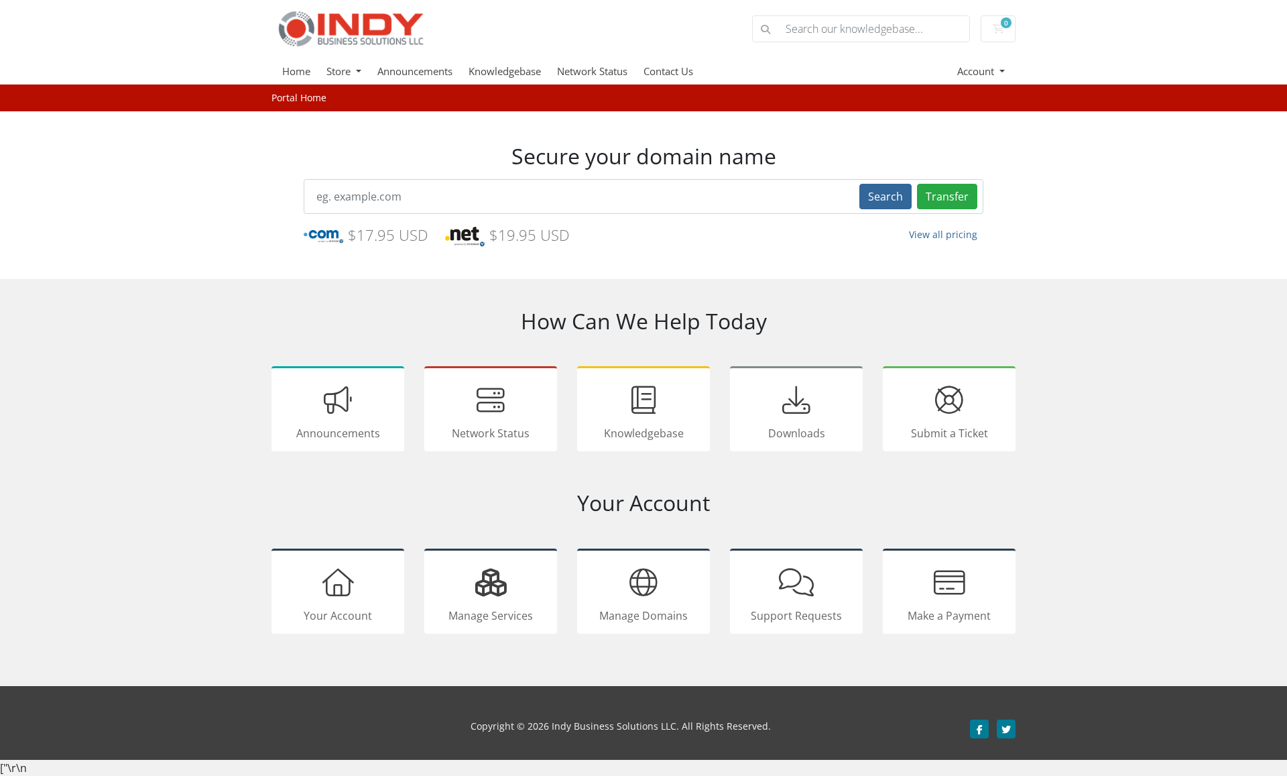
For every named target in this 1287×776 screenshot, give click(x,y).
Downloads (796, 433)
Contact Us (668, 71)
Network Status (592, 71)
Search (885, 196)
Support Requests (796, 615)
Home (296, 71)
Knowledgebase (505, 71)
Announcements (414, 71)
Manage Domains (643, 615)
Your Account (338, 615)
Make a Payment (949, 615)
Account (977, 71)
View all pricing (943, 234)
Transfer (947, 196)
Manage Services (490, 615)
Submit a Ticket (949, 433)
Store (339, 71)
